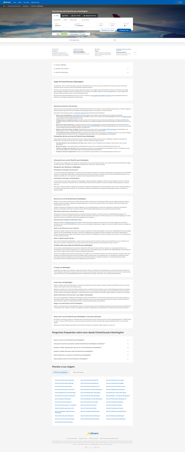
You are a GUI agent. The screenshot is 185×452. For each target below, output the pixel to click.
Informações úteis (74, 40)
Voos (15, 2)
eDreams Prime (70, 222)
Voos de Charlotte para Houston (114, 408)
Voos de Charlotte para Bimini (89, 405)
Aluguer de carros (35, 2)
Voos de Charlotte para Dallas (88, 408)
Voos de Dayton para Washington (64, 422)
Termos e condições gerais (72, 438)
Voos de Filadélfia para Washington (115, 389)
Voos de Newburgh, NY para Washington (91, 399)
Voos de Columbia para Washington (90, 411)
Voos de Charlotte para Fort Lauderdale (65, 405)
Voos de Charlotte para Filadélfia (115, 383)
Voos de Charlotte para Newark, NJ (90, 386)
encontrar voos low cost (81, 113)
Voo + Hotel (26, 2)
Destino (78, 24)
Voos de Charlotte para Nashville (89, 380)
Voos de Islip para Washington (63, 399)
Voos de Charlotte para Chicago (89, 402)
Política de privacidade (93, 438)
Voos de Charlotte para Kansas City (64, 408)
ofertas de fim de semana (109, 129)
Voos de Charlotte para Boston (63, 402)
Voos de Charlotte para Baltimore (89, 383)
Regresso (113, 24)
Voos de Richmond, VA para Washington (91, 389)
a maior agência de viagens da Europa (100, 95)
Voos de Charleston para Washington (116, 411)
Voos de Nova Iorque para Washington (65, 395)
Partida (101, 24)
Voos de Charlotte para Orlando (63, 386)
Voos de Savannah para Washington (90, 416)
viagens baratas (127, 116)
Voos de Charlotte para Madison (114, 402)
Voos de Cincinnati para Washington (65, 419)
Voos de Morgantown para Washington (65, 392)
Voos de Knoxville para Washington (64, 416)
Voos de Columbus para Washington (116, 419)
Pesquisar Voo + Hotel (107, 30)
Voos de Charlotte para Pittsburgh (64, 383)
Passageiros (126, 23)
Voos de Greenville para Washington (90, 395)
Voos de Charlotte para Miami (114, 405)
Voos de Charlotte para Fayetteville (64, 380)
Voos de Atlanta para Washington (115, 416)
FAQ (115, 40)
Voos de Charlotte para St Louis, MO (64, 389)
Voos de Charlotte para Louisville (115, 380)
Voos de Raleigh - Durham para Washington (118, 395)
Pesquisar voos (124, 30)
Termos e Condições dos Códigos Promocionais (109, 438)
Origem (56, 24)
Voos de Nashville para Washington (90, 419)
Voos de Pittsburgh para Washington (90, 392)
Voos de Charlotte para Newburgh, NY (116, 399)
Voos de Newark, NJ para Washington (116, 392)
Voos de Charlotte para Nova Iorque (115, 386)
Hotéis (19, 2)
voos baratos (95, 124)
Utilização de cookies (83, 438)
